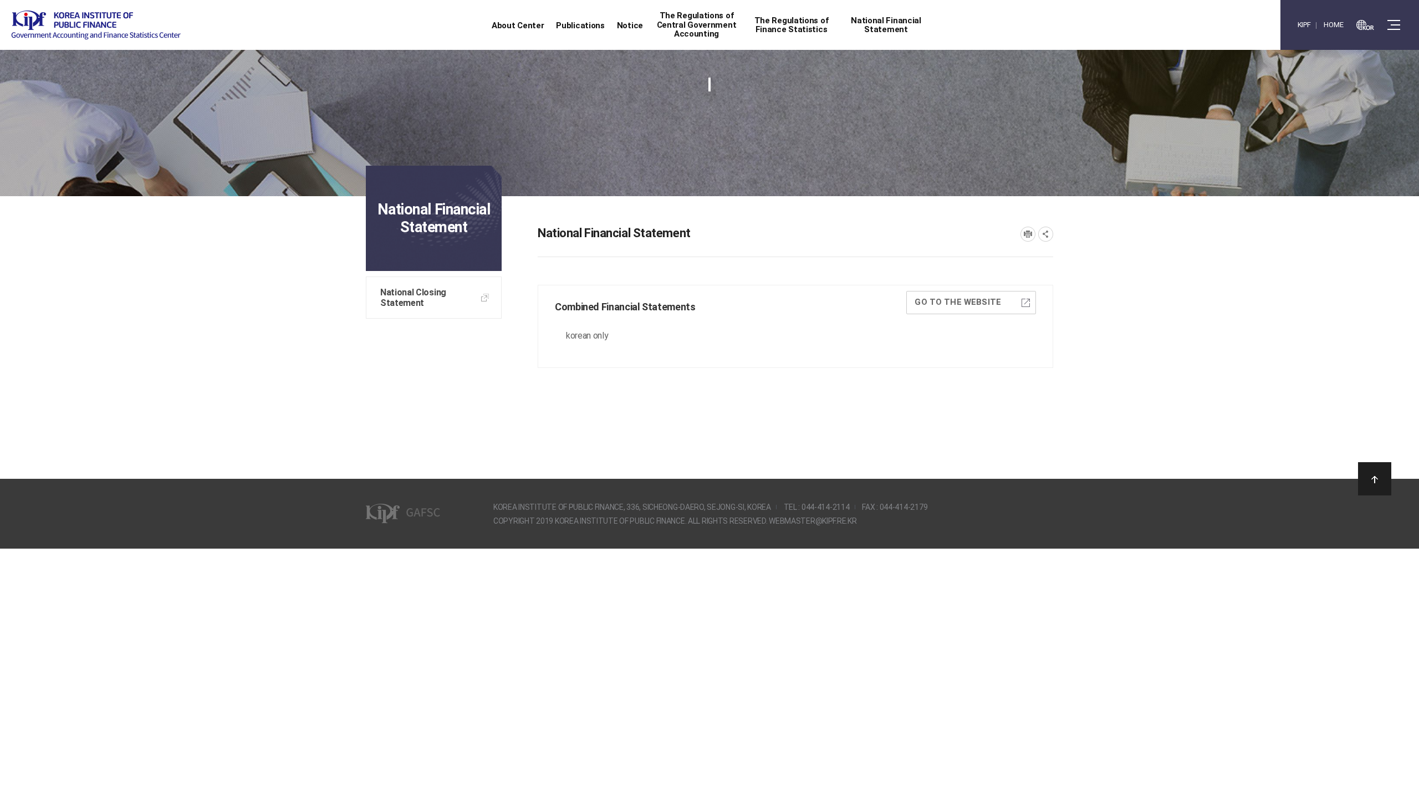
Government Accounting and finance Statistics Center (96, 25)
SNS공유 (1045, 234)
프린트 (1027, 234)
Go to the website (958, 302)
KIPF (1304, 25)
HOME (1333, 25)
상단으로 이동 (1374, 478)
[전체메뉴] (1394, 25)
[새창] (1365, 25)
